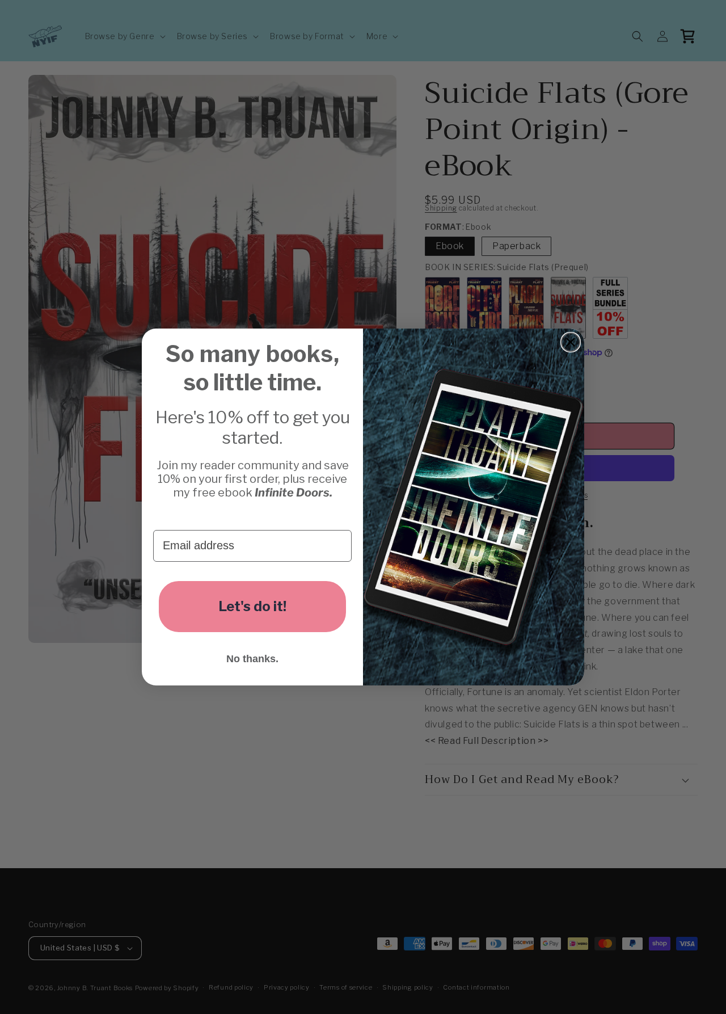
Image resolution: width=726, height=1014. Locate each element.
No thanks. (252, 658)
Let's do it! (252, 606)
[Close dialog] (571, 342)
